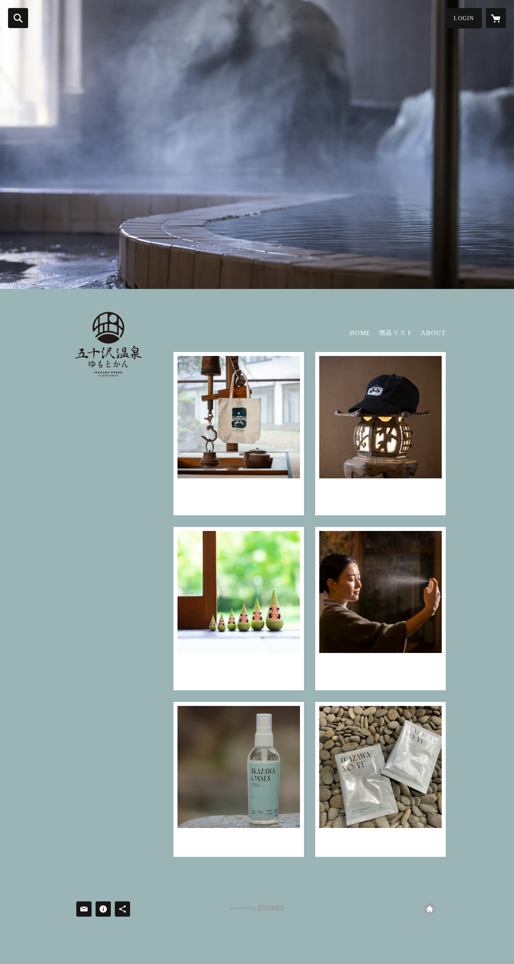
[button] (464, 18)
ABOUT (433, 332)
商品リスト (396, 332)
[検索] (18, 18)
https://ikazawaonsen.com (430, 909)
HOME (360, 332)
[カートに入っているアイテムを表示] (496, 18)
